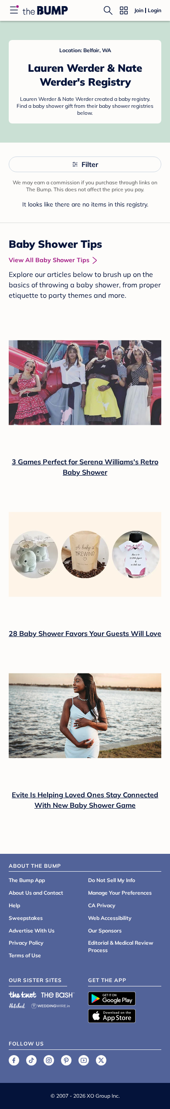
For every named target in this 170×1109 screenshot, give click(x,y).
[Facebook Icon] (14, 1060)
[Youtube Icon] (83, 1060)
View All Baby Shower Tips (49, 260)
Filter (90, 164)
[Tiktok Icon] (31, 1060)
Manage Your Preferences (120, 892)
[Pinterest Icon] (66, 1060)
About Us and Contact (36, 892)
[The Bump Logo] (45, 10)
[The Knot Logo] (23, 995)
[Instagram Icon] (49, 1060)
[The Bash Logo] (58, 995)
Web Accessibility (110, 918)
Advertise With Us (31, 930)
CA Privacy (102, 905)
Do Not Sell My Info (111, 880)
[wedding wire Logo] (50, 1004)
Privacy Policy (26, 942)
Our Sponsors (105, 930)
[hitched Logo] (17, 1004)
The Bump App (27, 880)
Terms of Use (25, 955)
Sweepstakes (26, 918)
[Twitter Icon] (101, 1060)
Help (14, 905)
